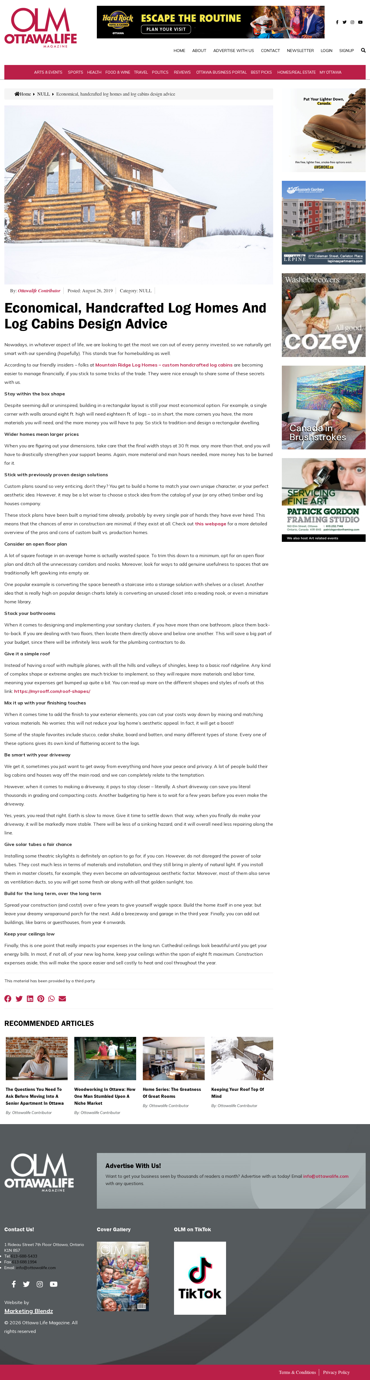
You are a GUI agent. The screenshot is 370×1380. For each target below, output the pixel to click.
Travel (141, 72)
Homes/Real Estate (297, 72)
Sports (75, 72)
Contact (270, 50)
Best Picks (261, 72)
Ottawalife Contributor (39, 290)
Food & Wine (118, 72)
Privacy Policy (336, 1372)
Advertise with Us (233, 50)
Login (326, 50)
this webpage (210, 524)
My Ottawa (331, 72)
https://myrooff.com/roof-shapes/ (52, 691)
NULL (43, 94)
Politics (160, 72)
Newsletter (300, 50)
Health (94, 72)
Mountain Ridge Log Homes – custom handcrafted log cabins (164, 365)
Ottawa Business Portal (221, 72)
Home (179, 50)
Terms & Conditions (297, 1372)
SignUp (346, 50)
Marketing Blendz (28, 1310)
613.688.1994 (24, 1261)
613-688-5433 (24, 1256)
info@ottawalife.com (326, 1176)
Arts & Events (48, 72)
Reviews (182, 72)
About (199, 50)
